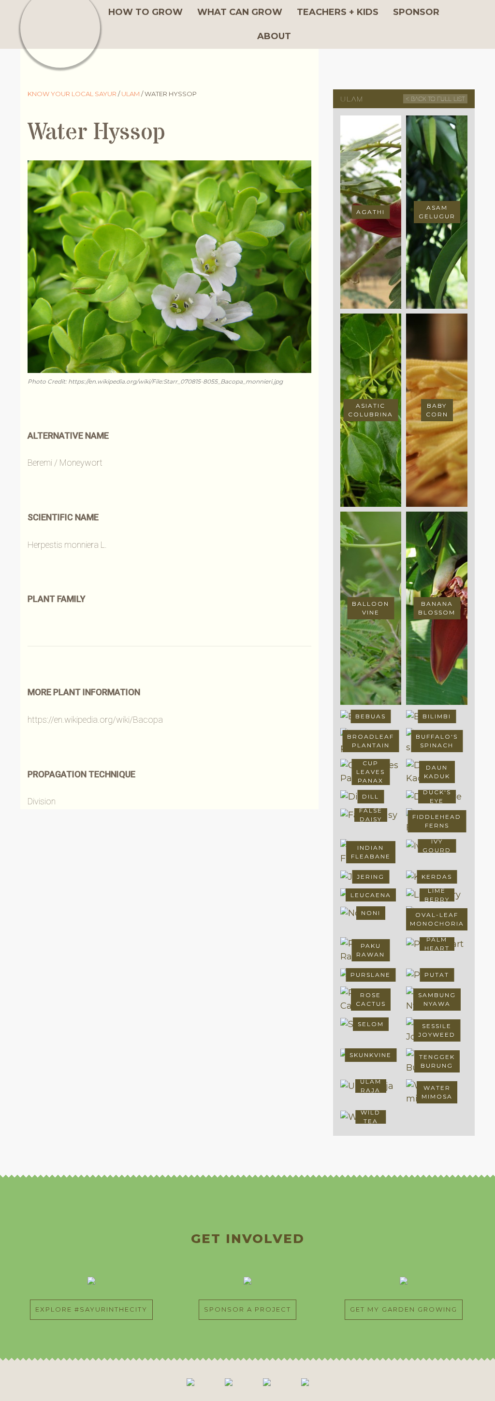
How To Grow (145, 12)
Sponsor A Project (247, 1309)
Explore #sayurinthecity (91, 1309)
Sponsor (416, 12)
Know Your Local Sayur (73, 94)
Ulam (131, 94)
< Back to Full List (435, 98)
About (274, 36)
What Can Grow (239, 12)
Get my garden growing (403, 1309)
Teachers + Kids (338, 12)
